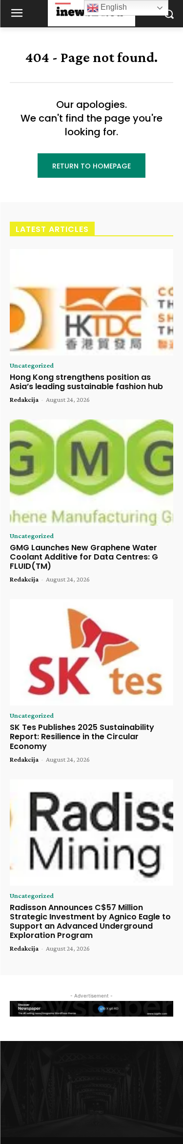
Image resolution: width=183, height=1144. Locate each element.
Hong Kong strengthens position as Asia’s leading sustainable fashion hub (86, 382)
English (113, 7)
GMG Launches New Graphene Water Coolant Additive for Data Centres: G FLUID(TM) (84, 557)
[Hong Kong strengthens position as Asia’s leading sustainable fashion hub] (91, 302)
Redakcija (24, 399)
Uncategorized (32, 365)
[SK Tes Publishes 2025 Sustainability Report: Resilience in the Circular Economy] (91, 652)
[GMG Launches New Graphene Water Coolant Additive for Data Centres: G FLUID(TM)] (91, 472)
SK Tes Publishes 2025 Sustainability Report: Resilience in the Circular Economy (82, 736)
